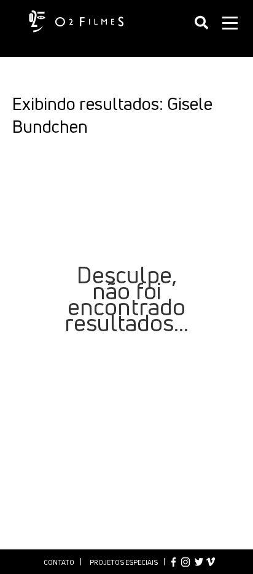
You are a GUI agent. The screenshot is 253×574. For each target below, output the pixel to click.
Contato (59, 562)
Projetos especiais (124, 562)
